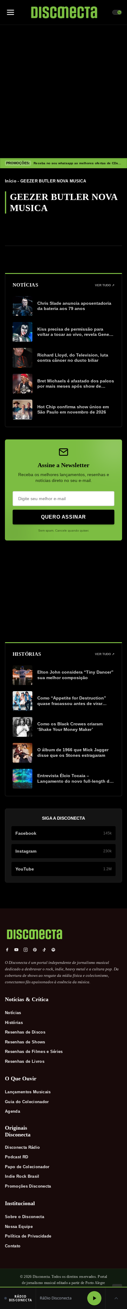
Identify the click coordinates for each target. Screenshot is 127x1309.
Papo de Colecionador (27, 1166)
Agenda (12, 1111)
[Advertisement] (63, 91)
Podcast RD (16, 1157)
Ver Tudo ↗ (104, 285)
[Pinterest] (35, 950)
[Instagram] (25, 950)
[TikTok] (44, 950)
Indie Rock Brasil (22, 1176)
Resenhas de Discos (25, 1032)
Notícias (13, 1012)
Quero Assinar (63, 517)
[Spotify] (53, 950)
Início (10, 181)
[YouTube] (16, 950)
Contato (12, 1246)
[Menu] (10, 12)
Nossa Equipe (19, 1226)
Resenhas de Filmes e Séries (34, 1051)
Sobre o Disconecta (24, 1216)
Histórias (14, 1022)
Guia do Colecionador (27, 1101)
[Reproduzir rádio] (94, 1298)
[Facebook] (7, 950)
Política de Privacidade (28, 1236)
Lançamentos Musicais (28, 1092)
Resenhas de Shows (25, 1042)
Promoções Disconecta (28, 1186)
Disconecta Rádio (22, 1147)
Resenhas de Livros (24, 1061)
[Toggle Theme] (117, 12)
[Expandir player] (116, 1298)
